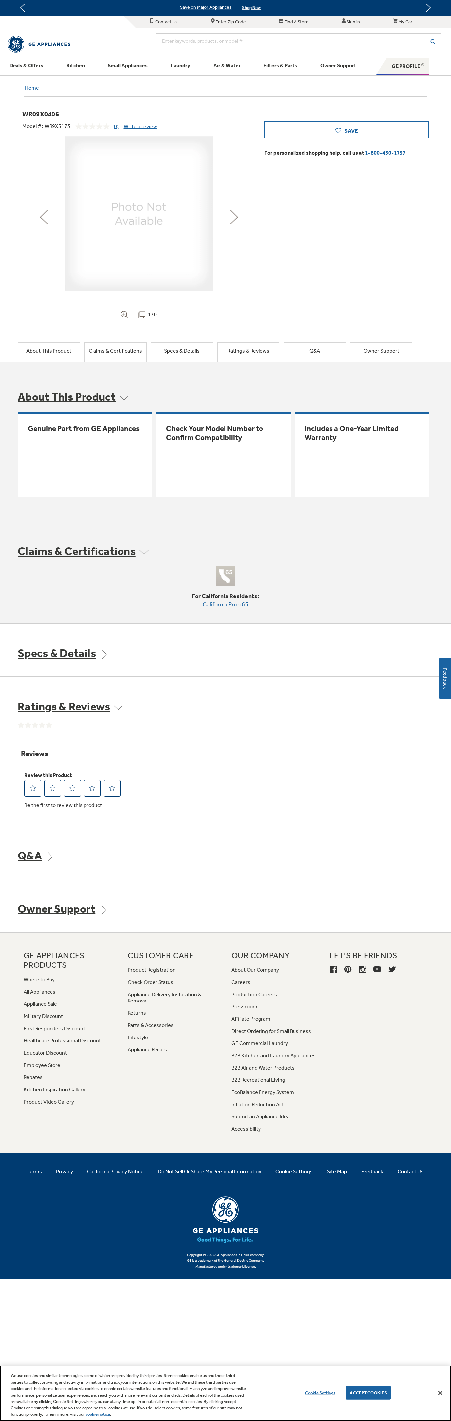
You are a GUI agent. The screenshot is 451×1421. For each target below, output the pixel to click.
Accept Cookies (368, 1392)
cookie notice (98, 1414)
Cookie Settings (320, 1392)
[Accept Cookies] (440, 1393)
